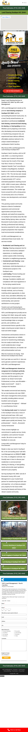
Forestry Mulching (7, 671)
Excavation (15, 669)
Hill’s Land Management (7, 669)
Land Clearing (21, 669)
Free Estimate (15, 671)
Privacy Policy (21, 671)
